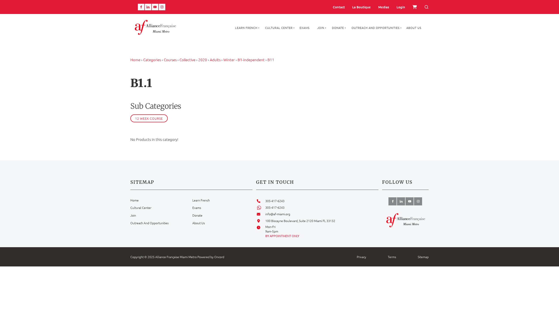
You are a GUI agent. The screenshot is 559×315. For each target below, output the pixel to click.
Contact (339, 7)
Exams (305, 28)
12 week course (149, 118)
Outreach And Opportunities (376, 28)
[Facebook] (141, 7)
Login (401, 7)
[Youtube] (155, 7)
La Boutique (361, 7)
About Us (413, 28)
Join (320, 28)
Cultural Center (279, 28)
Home (135, 59)
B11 (270, 59)
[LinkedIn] (148, 7)
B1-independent (251, 59)
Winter (229, 59)
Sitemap (423, 257)
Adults (215, 59)
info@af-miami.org (277, 214)
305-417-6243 (275, 201)
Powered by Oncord (210, 257)
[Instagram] (162, 7)
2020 (202, 59)
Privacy (361, 257)
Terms (392, 257)
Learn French (246, 28)
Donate (338, 28)
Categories (152, 59)
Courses (170, 59)
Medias (383, 7)
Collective (187, 59)
